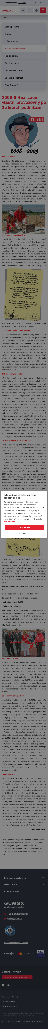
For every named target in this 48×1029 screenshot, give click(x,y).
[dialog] (24, 514)
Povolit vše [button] (25, 527)
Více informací (9, 522)
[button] (24, 533)
